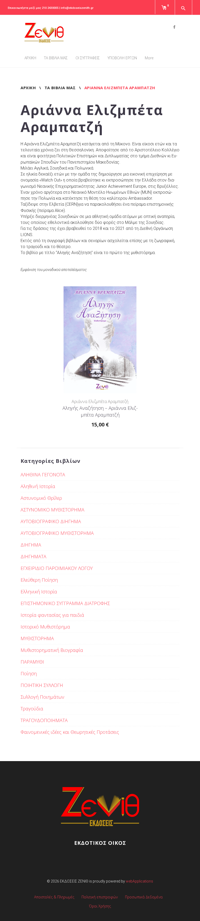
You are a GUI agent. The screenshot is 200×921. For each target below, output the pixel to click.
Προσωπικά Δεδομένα (143, 896)
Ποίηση (29, 673)
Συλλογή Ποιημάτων (42, 697)
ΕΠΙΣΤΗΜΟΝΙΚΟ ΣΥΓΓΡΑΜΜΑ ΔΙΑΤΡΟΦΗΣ (65, 603)
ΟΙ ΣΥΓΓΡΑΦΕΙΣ (88, 57)
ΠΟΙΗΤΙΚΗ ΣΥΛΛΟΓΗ (42, 685)
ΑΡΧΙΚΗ (30, 57)
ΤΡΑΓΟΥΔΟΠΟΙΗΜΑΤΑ (44, 720)
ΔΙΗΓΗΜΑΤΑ (33, 556)
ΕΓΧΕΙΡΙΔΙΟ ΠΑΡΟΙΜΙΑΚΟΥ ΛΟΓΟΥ (57, 568)
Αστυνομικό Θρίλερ (41, 498)
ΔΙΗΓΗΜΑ (31, 545)
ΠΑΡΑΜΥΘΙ (32, 662)
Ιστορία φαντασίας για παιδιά (52, 615)
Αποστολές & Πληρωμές (54, 896)
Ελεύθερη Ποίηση (39, 580)
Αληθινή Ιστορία (38, 486)
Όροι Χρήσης (100, 906)
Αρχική (28, 87)
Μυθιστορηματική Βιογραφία (52, 650)
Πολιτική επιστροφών (100, 896)
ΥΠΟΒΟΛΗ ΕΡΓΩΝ (122, 57)
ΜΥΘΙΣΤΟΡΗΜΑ (37, 638)
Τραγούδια (32, 708)
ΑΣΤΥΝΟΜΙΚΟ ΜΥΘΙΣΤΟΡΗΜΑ (52, 510)
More (149, 57)
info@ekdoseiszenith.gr (77, 8)
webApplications (139, 881)
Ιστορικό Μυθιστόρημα (45, 627)
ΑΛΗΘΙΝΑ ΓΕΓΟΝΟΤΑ (43, 474)
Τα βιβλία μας (60, 87)
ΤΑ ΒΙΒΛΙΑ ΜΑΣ (56, 57)
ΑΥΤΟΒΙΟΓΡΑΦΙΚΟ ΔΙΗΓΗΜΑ (51, 521)
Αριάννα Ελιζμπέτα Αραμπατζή (100, 401)
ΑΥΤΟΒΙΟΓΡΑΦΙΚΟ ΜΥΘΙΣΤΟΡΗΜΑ (57, 533)
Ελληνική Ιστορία (39, 591)
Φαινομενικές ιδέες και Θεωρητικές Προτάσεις (70, 732)
